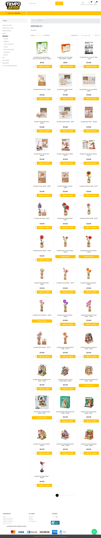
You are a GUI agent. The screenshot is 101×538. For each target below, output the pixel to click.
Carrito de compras (33, 521)
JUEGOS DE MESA (7, 25)
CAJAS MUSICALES (8, 44)
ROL (3, 57)
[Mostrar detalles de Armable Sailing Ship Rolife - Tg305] (42, 112)
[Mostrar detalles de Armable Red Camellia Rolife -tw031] (65, 209)
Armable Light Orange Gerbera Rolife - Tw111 (65, 348)
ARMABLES (5, 36)
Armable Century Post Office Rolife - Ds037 (89, 412)
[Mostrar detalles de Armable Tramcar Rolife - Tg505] (42, 177)
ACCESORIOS (5, 60)
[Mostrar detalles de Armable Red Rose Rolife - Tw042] (42, 241)
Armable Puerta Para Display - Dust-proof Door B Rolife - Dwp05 (42, 57)
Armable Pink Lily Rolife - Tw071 (65, 283)
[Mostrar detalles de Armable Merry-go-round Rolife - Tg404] (89, 80)
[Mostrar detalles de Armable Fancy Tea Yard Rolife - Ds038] (42, 434)
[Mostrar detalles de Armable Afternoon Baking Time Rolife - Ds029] (42, 370)
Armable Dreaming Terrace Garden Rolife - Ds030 (65, 380)
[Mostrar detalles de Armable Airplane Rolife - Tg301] (65, 112)
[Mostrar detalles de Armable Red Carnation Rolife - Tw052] (89, 241)
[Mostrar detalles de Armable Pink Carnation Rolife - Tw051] (65, 241)
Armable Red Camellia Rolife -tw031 (65, 219)
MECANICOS (6, 52)
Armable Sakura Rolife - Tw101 (42, 347)
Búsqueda (59, 3)
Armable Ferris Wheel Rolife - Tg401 (65, 90)
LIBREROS (6, 41)
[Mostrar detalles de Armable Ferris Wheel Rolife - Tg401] (65, 80)
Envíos (4, 516)
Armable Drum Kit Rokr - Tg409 (42, 89)
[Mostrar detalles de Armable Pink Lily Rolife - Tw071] (65, 273)
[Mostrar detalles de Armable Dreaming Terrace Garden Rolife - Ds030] (65, 370)
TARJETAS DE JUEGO (8, 28)
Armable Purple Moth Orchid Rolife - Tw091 (89, 315)
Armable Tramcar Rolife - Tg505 (42, 186)
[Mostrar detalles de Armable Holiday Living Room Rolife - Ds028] (89, 338)
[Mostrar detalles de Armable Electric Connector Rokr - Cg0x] (89, 48)
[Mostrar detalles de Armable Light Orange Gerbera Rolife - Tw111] (65, 338)
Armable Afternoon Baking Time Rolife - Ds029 (42, 380)
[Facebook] (53, 516)
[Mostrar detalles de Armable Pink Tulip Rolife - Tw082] (42, 305)
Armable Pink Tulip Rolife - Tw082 (42, 315)
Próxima (73, 495)
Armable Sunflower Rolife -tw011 (89, 186)
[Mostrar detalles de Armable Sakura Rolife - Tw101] (42, 338)
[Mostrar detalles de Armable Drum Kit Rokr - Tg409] (42, 80)
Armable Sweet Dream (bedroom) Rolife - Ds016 (89, 380)
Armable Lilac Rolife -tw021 (42, 218)
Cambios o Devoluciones (8, 518)
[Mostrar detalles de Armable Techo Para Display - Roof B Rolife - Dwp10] (65, 48)
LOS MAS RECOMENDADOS (9, 65)
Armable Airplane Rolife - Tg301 (65, 121)
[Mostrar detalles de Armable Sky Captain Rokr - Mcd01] (42, 467)
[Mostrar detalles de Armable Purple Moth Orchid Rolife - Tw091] (89, 305)
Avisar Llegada (65, 256)
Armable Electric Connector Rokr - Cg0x (89, 57)
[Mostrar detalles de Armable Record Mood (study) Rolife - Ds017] (42, 402)
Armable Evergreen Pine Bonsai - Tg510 (89, 154)
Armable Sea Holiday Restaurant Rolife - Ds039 (65, 444)
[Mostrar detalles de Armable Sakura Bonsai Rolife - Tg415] (65, 144)
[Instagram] (56, 516)
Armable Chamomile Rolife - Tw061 (42, 283)
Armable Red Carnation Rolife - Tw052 (88, 251)
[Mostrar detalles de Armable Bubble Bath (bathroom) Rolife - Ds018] (65, 402)
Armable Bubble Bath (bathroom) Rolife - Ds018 (65, 412)
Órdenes (30, 518)
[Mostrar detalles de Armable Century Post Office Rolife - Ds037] (89, 402)
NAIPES (4, 33)
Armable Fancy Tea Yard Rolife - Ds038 (42, 444)
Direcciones (31, 519)
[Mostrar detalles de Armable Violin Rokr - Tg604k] (89, 112)
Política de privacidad (7, 519)
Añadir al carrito (44, 66)
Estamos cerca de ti (7, 523)
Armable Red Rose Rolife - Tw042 (42, 250)
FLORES (5, 47)
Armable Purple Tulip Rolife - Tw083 (65, 315)
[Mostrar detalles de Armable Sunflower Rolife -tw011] (89, 177)
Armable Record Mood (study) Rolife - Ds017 (42, 412)
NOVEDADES (5, 63)
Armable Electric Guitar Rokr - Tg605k (42, 154)
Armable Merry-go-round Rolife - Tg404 (89, 90)
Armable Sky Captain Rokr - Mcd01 (42, 476)
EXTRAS (5, 55)
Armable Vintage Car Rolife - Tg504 (65, 186)
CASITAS (5, 38)
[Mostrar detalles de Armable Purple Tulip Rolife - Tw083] (65, 305)
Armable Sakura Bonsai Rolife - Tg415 (65, 154)
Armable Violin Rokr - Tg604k (89, 121)
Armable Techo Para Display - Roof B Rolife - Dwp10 (65, 57)
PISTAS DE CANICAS (8, 49)
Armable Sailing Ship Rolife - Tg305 (42, 122)
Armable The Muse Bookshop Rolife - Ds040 (89, 444)
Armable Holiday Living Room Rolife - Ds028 (89, 348)
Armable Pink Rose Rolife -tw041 (89, 218)
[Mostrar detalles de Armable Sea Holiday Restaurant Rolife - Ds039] (65, 434)
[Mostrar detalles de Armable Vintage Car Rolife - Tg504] (65, 177)
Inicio (33, 20)
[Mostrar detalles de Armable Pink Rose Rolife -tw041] (89, 209)
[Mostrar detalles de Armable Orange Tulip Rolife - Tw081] (89, 273)
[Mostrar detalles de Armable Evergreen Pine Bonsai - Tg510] (89, 144)
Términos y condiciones (8, 521)
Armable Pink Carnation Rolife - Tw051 (65, 251)
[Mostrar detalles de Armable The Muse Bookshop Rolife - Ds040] (89, 434)
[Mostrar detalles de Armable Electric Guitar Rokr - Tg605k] (42, 144)
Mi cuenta (83, 4)
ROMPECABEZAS (6, 30)
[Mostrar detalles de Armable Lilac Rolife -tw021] (42, 209)
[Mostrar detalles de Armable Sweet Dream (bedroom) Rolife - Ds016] (89, 370)
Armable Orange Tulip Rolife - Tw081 (89, 283)
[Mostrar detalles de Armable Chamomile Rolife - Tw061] (42, 273)
